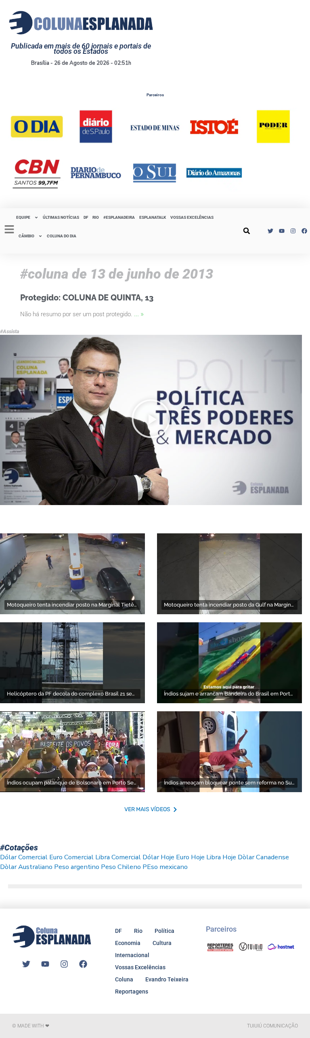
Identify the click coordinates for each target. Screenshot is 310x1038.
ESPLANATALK (152, 217)
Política (164, 931)
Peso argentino (76, 866)
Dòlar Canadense (263, 857)
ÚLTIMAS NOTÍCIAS (61, 217)
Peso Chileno (121, 866)
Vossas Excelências (192, 217)
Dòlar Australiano (26, 866)
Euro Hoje (190, 857)
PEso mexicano (165, 866)
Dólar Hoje (158, 857)
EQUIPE (23, 217)
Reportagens (131, 991)
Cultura (162, 943)
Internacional (132, 955)
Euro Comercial (71, 857)
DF (86, 217)
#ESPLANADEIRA (119, 217)
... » (139, 313)
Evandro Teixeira (167, 979)
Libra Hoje (221, 857)
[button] (247, 231)
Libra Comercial (118, 857)
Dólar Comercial (24, 857)
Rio (138, 931)
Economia (127, 943)
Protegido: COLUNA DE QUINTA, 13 (86, 297)
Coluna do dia (61, 236)
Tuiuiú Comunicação (272, 1026)
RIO (95, 217)
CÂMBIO (26, 236)
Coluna (124, 979)
